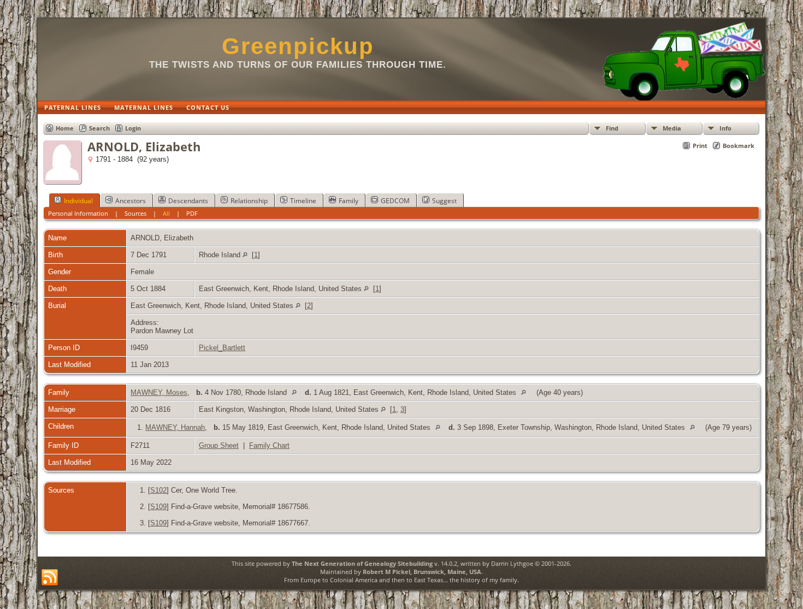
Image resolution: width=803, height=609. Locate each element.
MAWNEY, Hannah (175, 427)
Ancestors (130, 200)
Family (348, 200)
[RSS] (49, 578)
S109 (158, 506)
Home (65, 128)
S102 (158, 490)
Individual (78, 200)
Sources (135, 213)
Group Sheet (219, 445)
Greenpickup (298, 46)
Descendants (188, 200)
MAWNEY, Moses (159, 392)
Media (672, 128)
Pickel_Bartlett (222, 348)
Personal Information (78, 213)
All (166, 213)
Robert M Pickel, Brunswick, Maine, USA (422, 571)
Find (612, 128)
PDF (192, 213)
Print (700, 145)
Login (133, 128)
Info (725, 128)
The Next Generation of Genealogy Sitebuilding (362, 563)
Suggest (444, 200)
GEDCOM (395, 200)
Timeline (303, 200)
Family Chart (269, 445)
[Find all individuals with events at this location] (245, 255)
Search (99, 128)
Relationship (249, 200)
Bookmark (738, 145)
